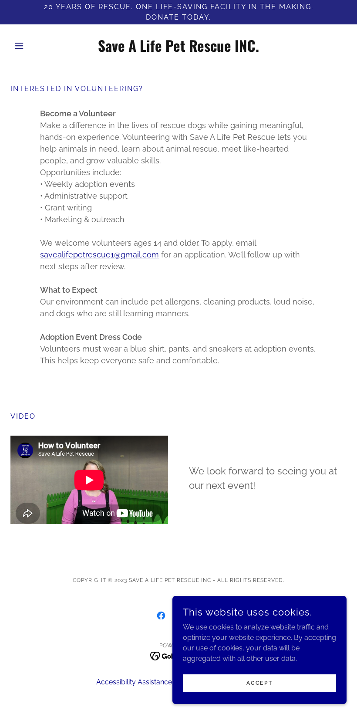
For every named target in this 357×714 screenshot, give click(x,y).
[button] (35, 45)
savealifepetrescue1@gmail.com (99, 254)
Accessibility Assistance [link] (134, 682)
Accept (259, 683)
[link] (178, 49)
